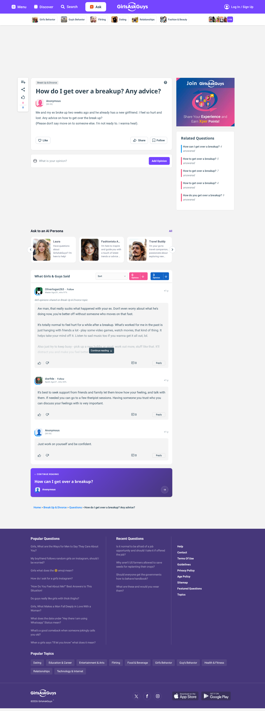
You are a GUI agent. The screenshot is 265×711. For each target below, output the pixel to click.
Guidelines (184, 564)
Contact (182, 552)
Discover (46, 7)
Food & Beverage (137, 662)
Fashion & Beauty (177, 19)
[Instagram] (158, 696)
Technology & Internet (70, 671)
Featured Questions (189, 588)
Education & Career (60, 662)
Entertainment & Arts (91, 662)
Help (180, 546)
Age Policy (183, 576)
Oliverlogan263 (54, 289)
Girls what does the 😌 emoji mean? (52, 570)
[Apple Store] (186, 696)
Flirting (102, 19)
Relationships (147, 19)
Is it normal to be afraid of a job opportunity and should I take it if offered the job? (140, 550)
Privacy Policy (186, 570)
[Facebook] (147, 696)
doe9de (49, 378)
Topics (181, 594)
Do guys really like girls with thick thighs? (55, 598)
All (170, 231)
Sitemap (182, 582)
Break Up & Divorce (47, 82)
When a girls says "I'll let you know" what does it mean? (63, 642)
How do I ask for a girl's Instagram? (52, 578)
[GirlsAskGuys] (43, 696)
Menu (21, 7)
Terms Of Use (185, 558)
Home (37, 507)
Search (72, 7)
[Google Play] (217, 696)
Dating (122, 19)
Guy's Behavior (77, 19)
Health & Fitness (214, 662)
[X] (136, 696)
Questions (75, 507)
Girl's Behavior (47, 19)
